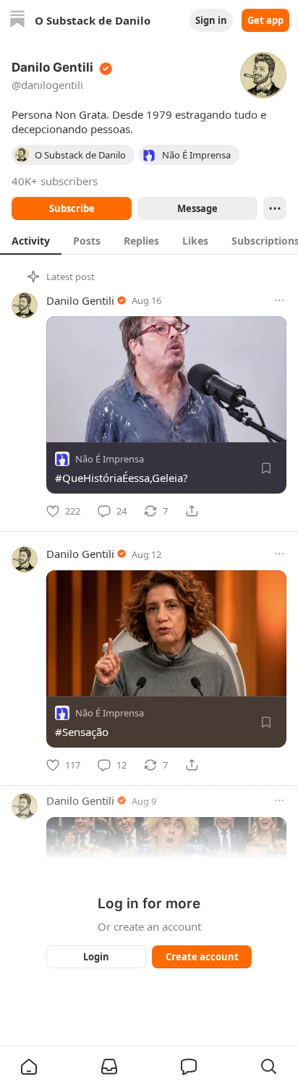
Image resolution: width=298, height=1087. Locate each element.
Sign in (211, 20)
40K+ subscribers (55, 181)
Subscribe (72, 208)
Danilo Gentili (80, 300)
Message (197, 208)
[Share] (191, 511)
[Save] (266, 468)
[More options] (279, 300)
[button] (29, 1066)
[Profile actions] (274, 208)
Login (96, 956)
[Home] (17, 20)
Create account (202, 956)
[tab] (30, 240)
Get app (265, 20)
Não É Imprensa (109, 458)
